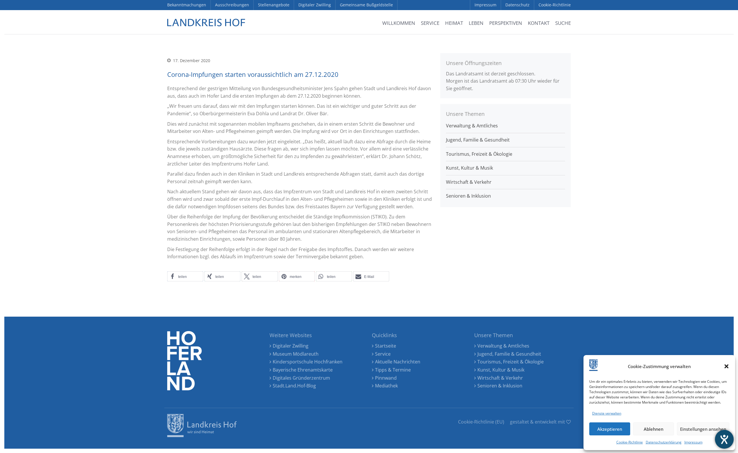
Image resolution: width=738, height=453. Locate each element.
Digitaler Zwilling (290, 346)
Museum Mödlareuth (296, 354)
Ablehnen (653, 429)
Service (383, 354)
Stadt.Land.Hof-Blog (294, 386)
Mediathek (386, 386)
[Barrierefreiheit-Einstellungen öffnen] (724, 439)
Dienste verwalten (606, 413)
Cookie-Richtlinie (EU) (481, 422)
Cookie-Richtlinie (629, 442)
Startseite (385, 346)
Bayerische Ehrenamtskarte (303, 370)
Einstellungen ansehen (703, 429)
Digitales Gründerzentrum (301, 378)
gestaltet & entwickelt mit (538, 422)
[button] (726, 366)
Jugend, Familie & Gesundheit (478, 140)
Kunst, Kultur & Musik (469, 168)
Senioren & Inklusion (468, 196)
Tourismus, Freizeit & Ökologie (479, 154)
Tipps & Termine (393, 370)
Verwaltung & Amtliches (472, 125)
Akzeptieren (609, 429)
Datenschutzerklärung (663, 442)
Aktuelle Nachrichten (397, 362)
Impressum (693, 442)
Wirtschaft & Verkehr (469, 182)
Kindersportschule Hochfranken (307, 362)
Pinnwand (386, 378)
